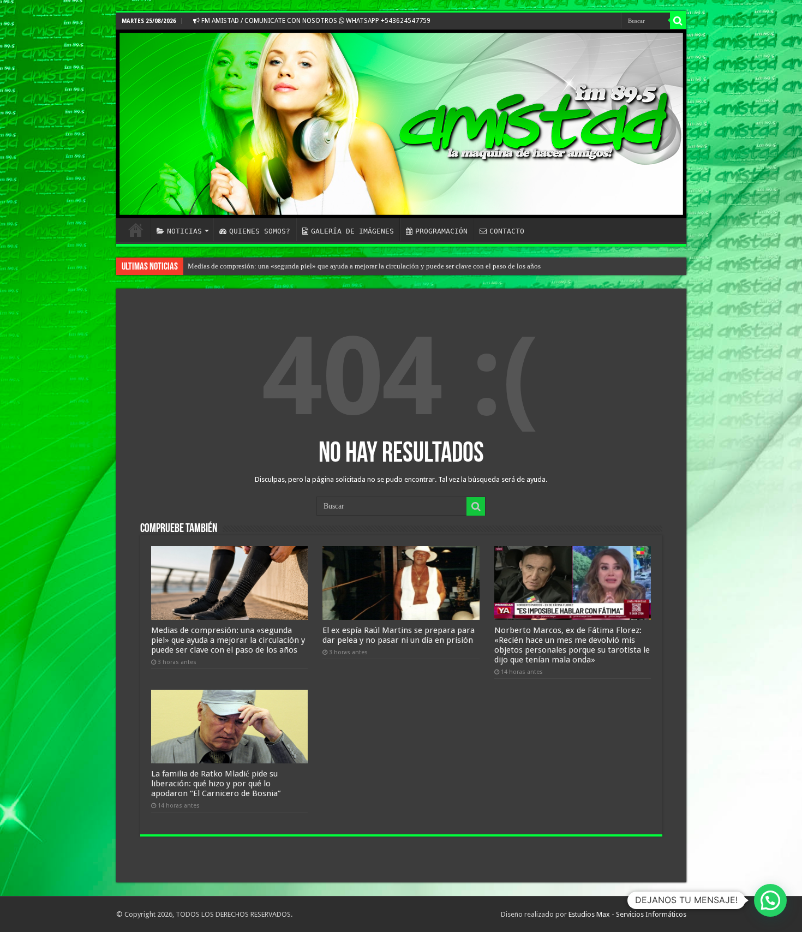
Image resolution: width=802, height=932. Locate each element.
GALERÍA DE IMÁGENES (352, 231)
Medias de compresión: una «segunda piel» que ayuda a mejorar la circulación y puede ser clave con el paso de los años (364, 266)
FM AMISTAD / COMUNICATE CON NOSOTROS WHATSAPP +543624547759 (315, 21)
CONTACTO (506, 231)
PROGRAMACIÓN (441, 231)
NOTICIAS (184, 231)
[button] (770, 900)
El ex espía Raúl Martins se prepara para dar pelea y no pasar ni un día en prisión (398, 635)
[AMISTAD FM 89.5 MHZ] (401, 123)
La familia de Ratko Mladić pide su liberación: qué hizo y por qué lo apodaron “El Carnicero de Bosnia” (216, 783)
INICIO (136, 229)
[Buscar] (678, 21)
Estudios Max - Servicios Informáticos (627, 914)
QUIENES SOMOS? (259, 231)
